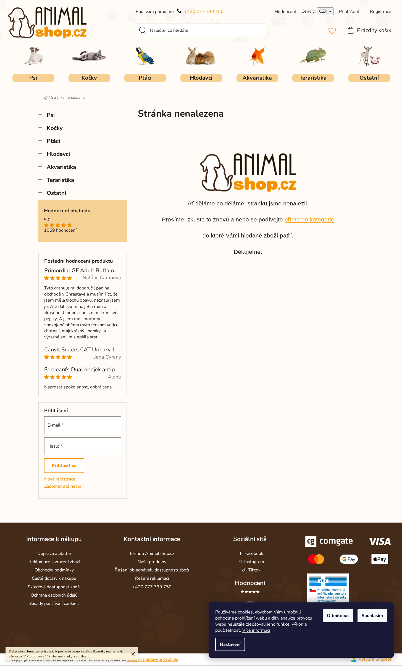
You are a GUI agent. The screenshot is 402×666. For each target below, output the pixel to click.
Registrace (380, 12)
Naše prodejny (152, 562)
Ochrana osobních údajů (54, 595)
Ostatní (56, 193)
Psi (51, 115)
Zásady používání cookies (54, 603)
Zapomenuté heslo (63, 486)
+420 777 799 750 (204, 12)
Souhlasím (372, 616)
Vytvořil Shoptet (375, 659)
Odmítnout (338, 616)
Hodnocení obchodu (67, 211)
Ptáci (53, 141)
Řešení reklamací (152, 579)
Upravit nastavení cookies (152, 659)
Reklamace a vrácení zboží (54, 562)
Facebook (254, 553)
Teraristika (60, 180)
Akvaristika (61, 167)
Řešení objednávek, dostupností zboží (152, 570)
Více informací (256, 630)
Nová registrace (59, 479)
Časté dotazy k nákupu (54, 579)
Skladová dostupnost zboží (54, 587)
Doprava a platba (54, 553)
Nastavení (230, 644)
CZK (324, 11)
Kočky (55, 128)
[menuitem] (33, 78)
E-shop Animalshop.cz (152, 553)
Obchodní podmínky (54, 570)
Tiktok (254, 570)
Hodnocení (250, 583)
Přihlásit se (64, 466)
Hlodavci (58, 154)
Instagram (254, 562)
